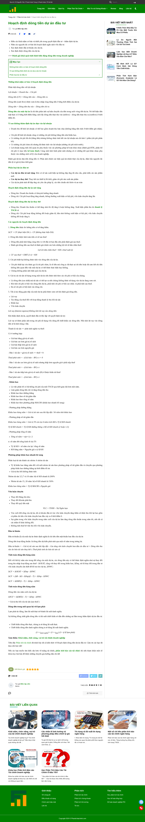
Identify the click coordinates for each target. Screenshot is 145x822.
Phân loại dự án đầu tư (18, 75)
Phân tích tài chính (23, 643)
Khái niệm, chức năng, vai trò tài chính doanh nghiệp (41, 638)
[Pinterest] (96, 685)
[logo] (12, 12)
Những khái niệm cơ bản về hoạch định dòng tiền (28, 67)
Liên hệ (128, 8)
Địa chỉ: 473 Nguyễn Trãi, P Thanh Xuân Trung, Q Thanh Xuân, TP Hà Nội (31, 2)
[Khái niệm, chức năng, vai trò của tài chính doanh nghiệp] (22, 719)
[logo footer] (23, 798)
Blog (121, 8)
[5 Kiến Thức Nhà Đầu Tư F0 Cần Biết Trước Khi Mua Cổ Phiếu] (111, 31)
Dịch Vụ (61, 8)
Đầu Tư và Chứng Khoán (96, 8)
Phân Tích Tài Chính (75, 8)
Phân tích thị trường (81, 802)
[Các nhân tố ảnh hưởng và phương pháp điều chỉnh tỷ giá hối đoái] (56, 719)
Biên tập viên (22, 29)
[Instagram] (98, 685)
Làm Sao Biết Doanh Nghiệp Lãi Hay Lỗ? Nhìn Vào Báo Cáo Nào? (127, 54)
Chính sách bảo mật (49, 802)
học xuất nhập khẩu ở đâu (48, 92)
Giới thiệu (51, 8)
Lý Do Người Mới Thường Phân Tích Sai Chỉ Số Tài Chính (127, 42)
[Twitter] (94, 685)
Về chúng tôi (46, 795)
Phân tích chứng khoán (83, 798)
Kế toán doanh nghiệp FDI (116, 802)
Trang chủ (41, 8)
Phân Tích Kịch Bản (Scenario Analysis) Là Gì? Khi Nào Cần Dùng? (127, 78)
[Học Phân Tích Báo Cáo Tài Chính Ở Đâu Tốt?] (56, 758)
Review (113, 8)
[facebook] (89, 685)
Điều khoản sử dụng (49, 798)
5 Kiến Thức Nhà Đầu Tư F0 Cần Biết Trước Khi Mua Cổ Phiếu (127, 30)
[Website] (92, 685)
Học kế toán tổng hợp (114, 798)
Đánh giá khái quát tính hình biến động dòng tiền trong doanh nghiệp (43, 56)
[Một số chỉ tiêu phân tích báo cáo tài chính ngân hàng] (122, 719)
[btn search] (134, 3)
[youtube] (101, 685)
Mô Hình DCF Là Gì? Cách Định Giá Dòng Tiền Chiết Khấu (127, 66)
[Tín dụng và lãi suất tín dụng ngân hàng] (89, 719)
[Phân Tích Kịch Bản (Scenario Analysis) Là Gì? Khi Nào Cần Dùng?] (111, 79)
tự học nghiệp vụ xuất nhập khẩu (21, 659)
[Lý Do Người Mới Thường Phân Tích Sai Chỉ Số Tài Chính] (111, 43)
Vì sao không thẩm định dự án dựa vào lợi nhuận (28, 71)
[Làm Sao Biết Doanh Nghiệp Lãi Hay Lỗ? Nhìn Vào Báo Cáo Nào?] (111, 55)
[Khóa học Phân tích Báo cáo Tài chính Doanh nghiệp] (22, 758)
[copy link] (34, 34)
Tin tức (77, 806)
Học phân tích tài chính (115, 795)
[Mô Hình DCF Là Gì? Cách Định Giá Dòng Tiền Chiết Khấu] (111, 67)
